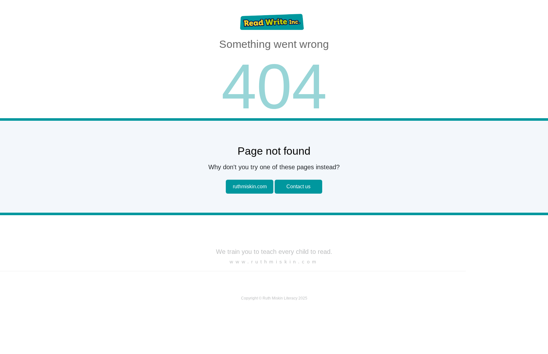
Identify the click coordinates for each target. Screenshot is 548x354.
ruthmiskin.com (250, 186)
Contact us (298, 186)
